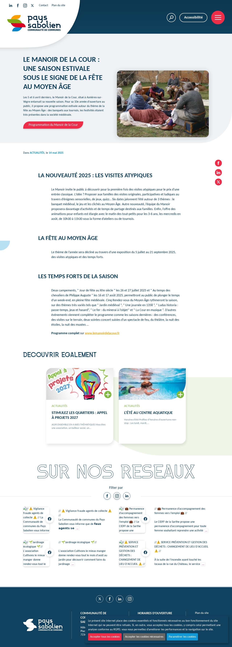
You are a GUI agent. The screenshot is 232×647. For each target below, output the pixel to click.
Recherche (171, 17)
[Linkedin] (126, 495)
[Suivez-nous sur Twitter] (32, 5)
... (77, 528)
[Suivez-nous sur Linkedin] (10, 5)
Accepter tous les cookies (105, 636)
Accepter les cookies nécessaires (144, 636)
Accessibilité (193, 17)
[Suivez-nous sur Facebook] (17, 5)
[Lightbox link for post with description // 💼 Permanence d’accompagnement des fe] (132, 520)
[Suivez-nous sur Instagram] (25, 5)
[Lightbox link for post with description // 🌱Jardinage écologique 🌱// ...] (36, 553)
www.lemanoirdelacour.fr (102, 333)
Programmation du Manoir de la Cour (53, 125)
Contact (43, 5)
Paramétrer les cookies (182, 636)
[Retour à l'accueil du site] (34, 23)
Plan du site (58, 5)
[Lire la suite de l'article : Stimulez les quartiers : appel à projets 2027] (79, 406)
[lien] (107, 495)
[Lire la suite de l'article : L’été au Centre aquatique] (152, 406)
